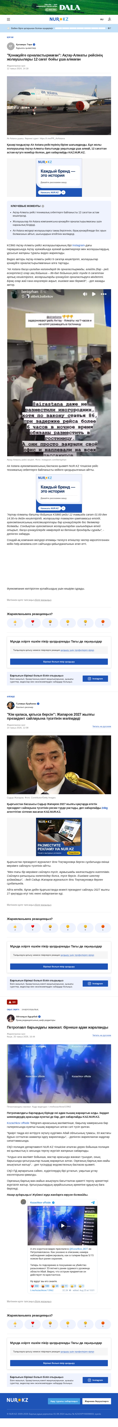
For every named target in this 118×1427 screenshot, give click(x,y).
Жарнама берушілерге (97, 1401)
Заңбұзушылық (30, 1010)
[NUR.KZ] (59, 19)
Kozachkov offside (18, 1123)
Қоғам (10, 37)
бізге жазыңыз (43, 600)
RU (101, 19)
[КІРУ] (109, 19)
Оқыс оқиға (13, 1010)
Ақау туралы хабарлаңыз (64, 1401)
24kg (105, 807)
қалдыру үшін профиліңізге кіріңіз (77, 650)
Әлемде (11, 697)
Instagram (78, 245)
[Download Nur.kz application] (59, 7)
